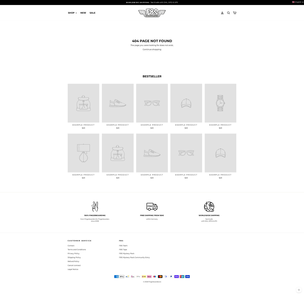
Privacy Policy (73, 253)
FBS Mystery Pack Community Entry (134, 257)
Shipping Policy (74, 257)
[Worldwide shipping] (209, 206)
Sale (92, 13)
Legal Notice (73, 269)
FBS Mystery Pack (126, 253)
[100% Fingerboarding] (95, 206)
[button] (298, 2)
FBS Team (123, 246)
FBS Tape (123, 250)
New (83, 13)
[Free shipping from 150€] (152, 206)
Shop (71, 13)
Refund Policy (73, 261)
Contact (71, 246)
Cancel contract (74, 265)
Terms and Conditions (77, 250)
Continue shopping (152, 49)
